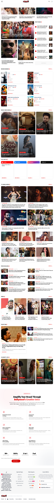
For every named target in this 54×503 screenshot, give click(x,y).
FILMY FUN (31, 487)
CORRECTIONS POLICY (19, 483)
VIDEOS (30, 485)
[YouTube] (7, 499)
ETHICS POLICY (19, 485)
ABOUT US (19, 474)
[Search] (49, 1)
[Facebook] (5, 499)
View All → (51, 68)
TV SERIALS (30, 481)
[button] (2, 1)
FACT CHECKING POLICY (19, 481)
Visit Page (17, 177)
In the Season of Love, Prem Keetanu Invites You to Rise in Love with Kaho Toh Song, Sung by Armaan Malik (9, 17)
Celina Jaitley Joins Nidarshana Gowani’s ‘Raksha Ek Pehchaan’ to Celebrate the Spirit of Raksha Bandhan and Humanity (16, 35)
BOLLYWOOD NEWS (31, 474)
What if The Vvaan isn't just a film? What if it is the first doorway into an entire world (42, 33)
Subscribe (4, 177)
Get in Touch (15, 460)
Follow (29, 177)
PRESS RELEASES (31, 483)
